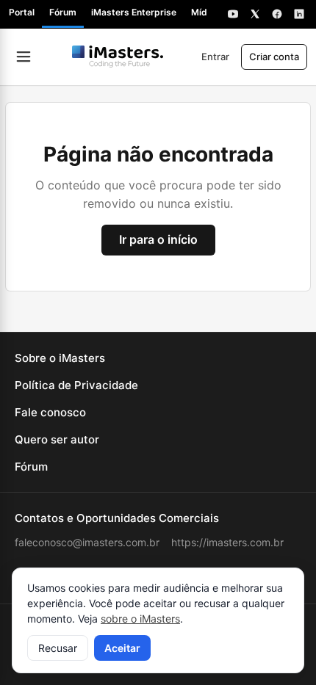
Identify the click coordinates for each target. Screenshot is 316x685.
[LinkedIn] (299, 14)
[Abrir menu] (23, 56)
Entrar (215, 56)
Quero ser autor (57, 439)
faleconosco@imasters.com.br (87, 542)
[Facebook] (277, 14)
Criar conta (274, 56)
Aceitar (122, 648)
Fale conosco (50, 412)
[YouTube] (233, 14)
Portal (22, 12)
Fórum (62, 12)
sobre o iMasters (140, 618)
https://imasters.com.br (227, 542)
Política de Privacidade (76, 385)
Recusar (57, 648)
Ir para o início (158, 239)
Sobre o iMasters (60, 358)
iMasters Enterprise (133, 12)
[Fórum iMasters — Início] (117, 56)
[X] (255, 14)
